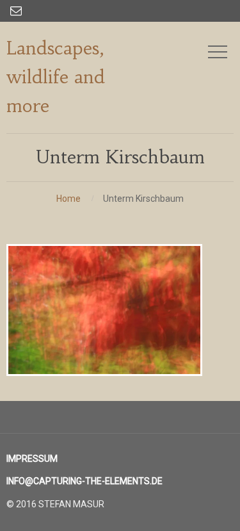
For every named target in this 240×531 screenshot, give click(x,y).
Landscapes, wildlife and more (55, 77)
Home (68, 198)
